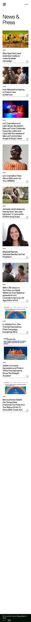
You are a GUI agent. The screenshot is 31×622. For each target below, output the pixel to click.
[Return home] (4, 4)
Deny (4, 620)
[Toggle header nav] (26, 4)
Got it (9, 620)
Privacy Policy (21, 616)
